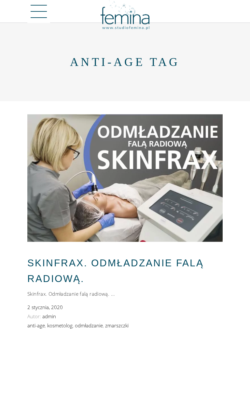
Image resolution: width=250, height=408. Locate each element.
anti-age (36, 325)
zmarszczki (117, 325)
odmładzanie (89, 325)
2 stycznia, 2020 (45, 307)
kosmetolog (60, 325)
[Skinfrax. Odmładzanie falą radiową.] (125, 178)
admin (49, 316)
